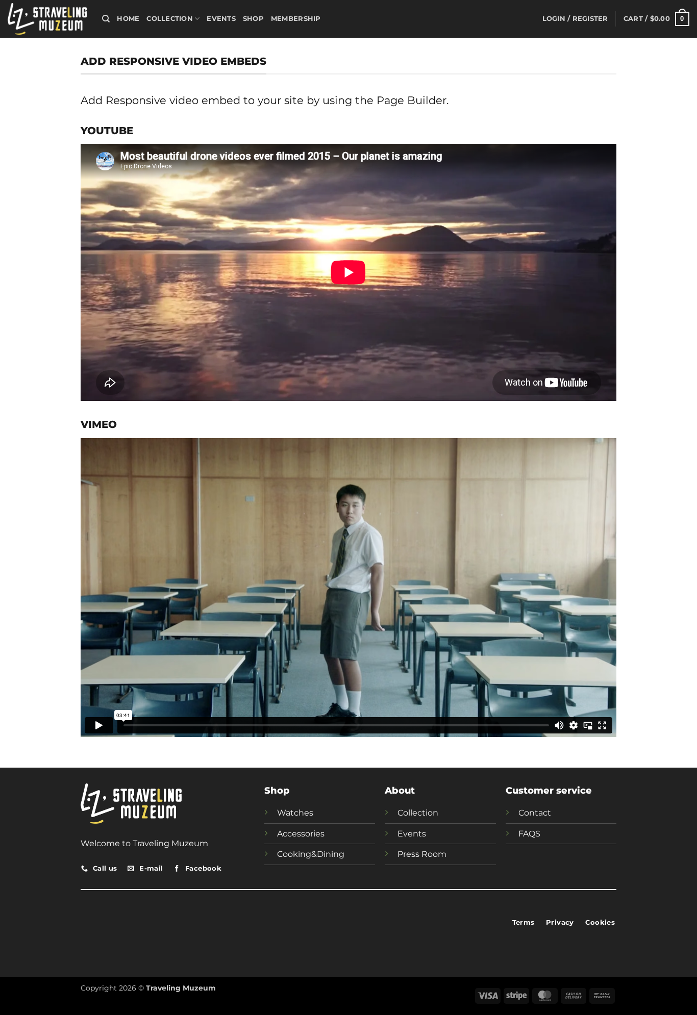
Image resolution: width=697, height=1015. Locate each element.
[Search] (106, 19)
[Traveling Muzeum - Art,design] (47, 18)
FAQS (529, 834)
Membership (296, 18)
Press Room (421, 854)
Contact (534, 813)
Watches (295, 813)
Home (128, 18)
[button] (575, 19)
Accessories (301, 834)
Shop (253, 18)
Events (221, 18)
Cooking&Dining (310, 854)
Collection (169, 18)
